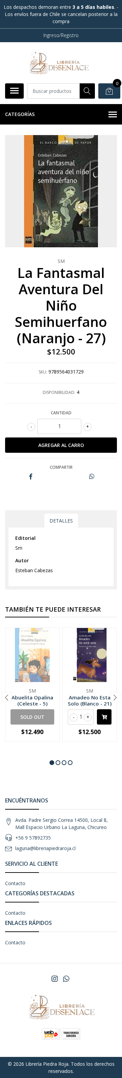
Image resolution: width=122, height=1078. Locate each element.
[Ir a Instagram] (55, 978)
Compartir (61, 467)
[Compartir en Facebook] (30, 477)
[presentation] (7, 697)
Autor (22, 560)
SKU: (43, 372)
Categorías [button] (20, 114)
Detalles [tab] (61, 520)
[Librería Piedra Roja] (58, 62)
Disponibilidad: (59, 392)
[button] (52, 762)
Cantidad (61, 413)
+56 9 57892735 (33, 837)
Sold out (32, 717)
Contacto (15, 883)
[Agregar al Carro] (104, 717)
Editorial (25, 538)
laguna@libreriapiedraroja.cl (45, 848)
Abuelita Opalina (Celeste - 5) (32, 700)
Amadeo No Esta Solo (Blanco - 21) (89, 700)
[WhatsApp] (66, 978)
